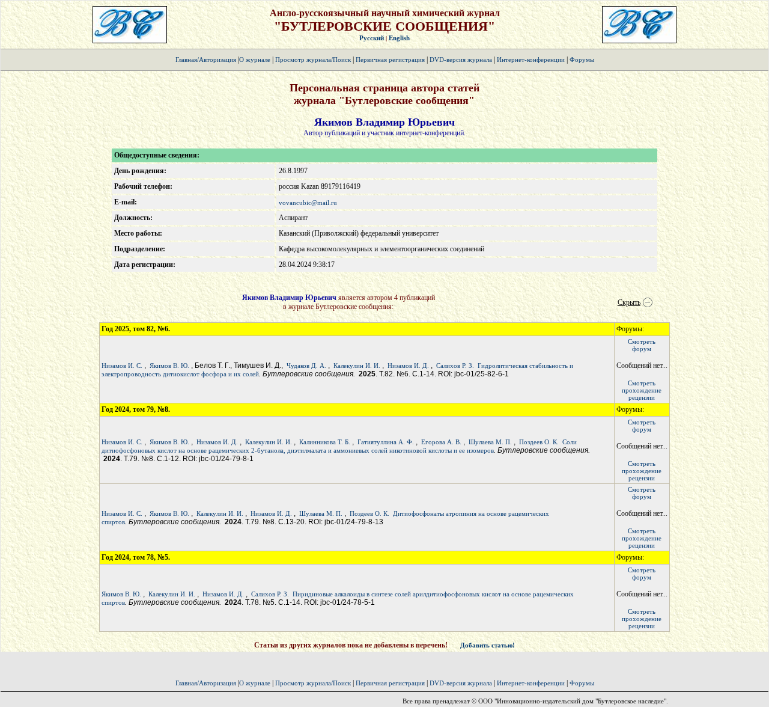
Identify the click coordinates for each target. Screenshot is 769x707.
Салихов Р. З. (455, 365)
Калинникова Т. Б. (324, 441)
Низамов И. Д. (408, 365)
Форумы (582, 59)
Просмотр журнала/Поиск (313, 59)
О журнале (254, 59)
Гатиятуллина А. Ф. (385, 441)
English (399, 37)
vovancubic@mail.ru (308, 202)
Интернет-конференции (531, 59)
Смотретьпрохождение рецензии (641, 390)
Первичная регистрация (391, 59)
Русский (371, 37)
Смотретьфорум (641, 345)
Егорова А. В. (441, 441)
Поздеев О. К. (539, 441)
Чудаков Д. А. (306, 365)
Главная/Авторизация (205, 59)
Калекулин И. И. (356, 365)
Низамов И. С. (122, 365)
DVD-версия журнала (461, 59)
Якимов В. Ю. (169, 365)
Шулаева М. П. (490, 441)
